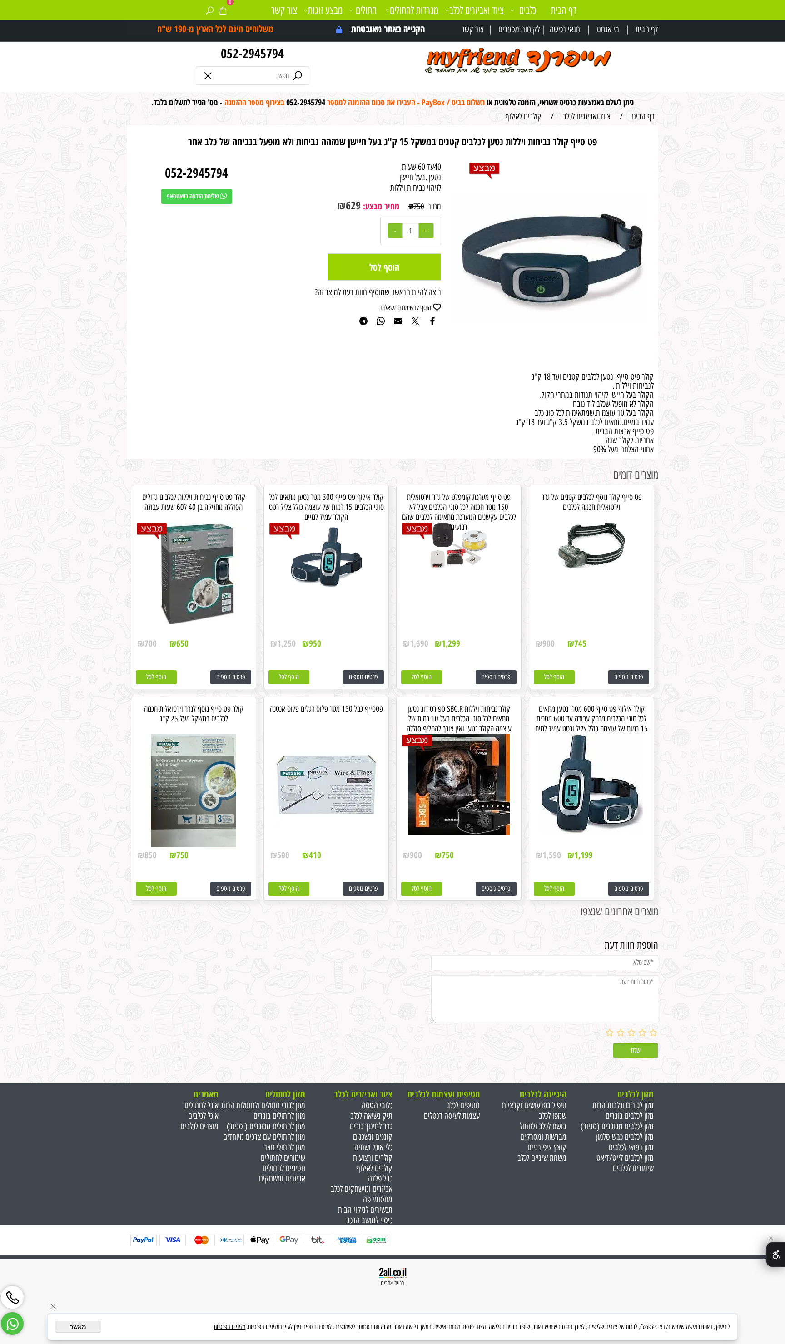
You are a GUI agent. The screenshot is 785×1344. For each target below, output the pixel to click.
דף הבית (647, 29)
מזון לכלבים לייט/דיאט (625, 1157)
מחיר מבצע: (380, 206)
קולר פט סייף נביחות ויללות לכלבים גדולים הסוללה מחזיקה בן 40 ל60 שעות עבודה (193, 502)
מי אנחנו (607, 29)
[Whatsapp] (12, 1321)
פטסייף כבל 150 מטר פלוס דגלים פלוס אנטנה (326, 709)
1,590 (551, 855)
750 (418, 207)
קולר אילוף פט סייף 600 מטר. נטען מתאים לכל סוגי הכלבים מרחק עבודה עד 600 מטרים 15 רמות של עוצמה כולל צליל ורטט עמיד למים (591, 719)
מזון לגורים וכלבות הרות (623, 1105)
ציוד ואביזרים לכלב (476, 10)
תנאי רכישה (565, 29)
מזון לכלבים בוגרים (630, 1116)
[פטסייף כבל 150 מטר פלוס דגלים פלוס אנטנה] (326, 833)
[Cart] (223, 10)
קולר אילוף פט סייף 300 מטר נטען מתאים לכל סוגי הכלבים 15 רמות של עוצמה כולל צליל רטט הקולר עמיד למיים (326, 507)
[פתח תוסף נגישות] (775, 1254)
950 (315, 643)
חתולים (366, 10)
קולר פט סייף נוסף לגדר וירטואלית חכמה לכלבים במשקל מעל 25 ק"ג (193, 714)
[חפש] (210, 10)
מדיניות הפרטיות (229, 1327)
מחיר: (432, 206)
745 (580, 643)
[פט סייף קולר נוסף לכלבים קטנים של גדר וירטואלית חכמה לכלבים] (591, 565)
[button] (554, 677)
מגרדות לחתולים (414, 10)
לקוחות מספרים (519, 29)
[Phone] (12, 1294)
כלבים (527, 10)
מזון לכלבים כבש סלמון (625, 1137)
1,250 (286, 643)
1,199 (583, 855)
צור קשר (473, 29)
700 (150, 643)
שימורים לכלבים (633, 1168)
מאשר (78, 1326)
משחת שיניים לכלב (541, 1157)
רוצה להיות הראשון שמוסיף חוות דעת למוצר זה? (378, 292)
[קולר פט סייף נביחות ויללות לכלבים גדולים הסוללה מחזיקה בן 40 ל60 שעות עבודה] (194, 621)
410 (315, 855)
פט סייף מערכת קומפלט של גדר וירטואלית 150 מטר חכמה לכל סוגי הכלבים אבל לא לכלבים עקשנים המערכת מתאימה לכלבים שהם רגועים (459, 512)
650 (182, 643)
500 (283, 855)
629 (353, 205)
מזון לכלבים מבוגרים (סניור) (617, 1126)
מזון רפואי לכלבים (631, 1147)
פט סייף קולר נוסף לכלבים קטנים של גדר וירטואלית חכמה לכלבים (592, 502)
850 (150, 855)
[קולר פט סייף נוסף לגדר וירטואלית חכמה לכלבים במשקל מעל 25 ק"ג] (193, 844)
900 (548, 643)
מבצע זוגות (325, 10)
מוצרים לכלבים (199, 1126)
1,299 (451, 643)
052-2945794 (252, 53)
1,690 (419, 643)
